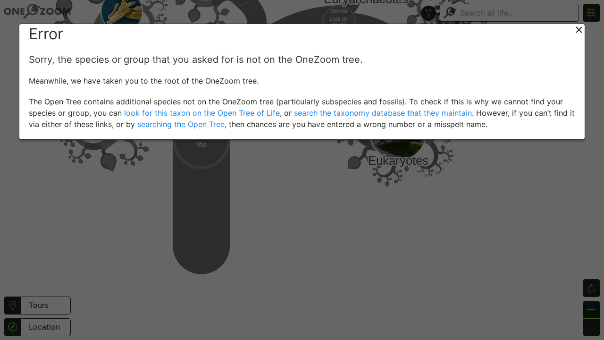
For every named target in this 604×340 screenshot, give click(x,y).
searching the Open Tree (181, 124)
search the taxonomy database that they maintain (383, 113)
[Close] (579, 29)
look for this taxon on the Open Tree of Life (202, 113)
